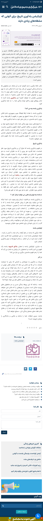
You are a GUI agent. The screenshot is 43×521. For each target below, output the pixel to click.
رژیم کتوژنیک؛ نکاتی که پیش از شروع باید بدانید (26, 465)
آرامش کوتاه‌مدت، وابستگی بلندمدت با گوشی (26, 453)
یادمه (17, 175)
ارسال (4, 432)
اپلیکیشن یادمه (19, 341)
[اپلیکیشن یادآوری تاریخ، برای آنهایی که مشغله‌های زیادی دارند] (21, 38)
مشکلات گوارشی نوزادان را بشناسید (30, 447)
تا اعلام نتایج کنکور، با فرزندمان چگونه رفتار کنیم (26, 471)
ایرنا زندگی (24, 7)
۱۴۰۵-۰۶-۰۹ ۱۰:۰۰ (35, 450)
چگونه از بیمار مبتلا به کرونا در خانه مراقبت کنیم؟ (27, 394)
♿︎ (38, 516)
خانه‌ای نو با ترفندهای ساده (32, 459)
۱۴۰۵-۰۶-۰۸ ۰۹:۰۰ (35, 462)
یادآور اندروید (12, 246)
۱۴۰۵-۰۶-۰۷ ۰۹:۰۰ (35, 474)
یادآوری (13, 98)
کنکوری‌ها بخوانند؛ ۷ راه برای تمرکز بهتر (29, 397)
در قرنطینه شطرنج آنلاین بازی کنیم (31, 400)
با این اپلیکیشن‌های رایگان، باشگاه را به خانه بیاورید (26, 392)
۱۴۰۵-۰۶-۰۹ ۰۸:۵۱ (35, 456)
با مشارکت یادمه (37, 341)
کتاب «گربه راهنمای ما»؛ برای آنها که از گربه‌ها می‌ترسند (25, 389)
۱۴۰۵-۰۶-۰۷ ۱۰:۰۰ (35, 468)
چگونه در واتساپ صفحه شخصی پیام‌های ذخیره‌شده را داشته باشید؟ (22, 386)
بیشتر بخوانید (34, 383)
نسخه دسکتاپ (21, 512)
